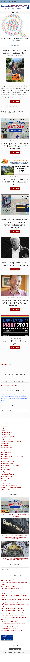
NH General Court (5, 460)
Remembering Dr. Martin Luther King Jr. (11, 628)
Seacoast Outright (5, 478)
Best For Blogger (25, 652)
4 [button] (15, 45)
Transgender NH (5, 489)
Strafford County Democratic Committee (11, 487)
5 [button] (17, 45)
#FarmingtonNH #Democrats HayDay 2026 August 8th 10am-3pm (15, 146)
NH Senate (4, 467)
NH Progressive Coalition (7, 463)
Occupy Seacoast (5, 471)
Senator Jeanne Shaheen (7, 484)
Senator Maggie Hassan (7, 482)
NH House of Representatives (9, 462)
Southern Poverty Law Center (9, 485)
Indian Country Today (6, 449)
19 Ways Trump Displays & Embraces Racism (13, 590)
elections (3, 111)
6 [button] (18, 45)
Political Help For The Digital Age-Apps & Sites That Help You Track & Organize (15, 558)
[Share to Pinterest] (13, 106)
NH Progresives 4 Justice (7, 476)
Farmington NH (11, 111)
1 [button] (11, 45)
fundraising (11, 112)
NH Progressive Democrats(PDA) (10, 465)
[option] (15, 28)
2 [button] (12, 45)
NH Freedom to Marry (7, 458)
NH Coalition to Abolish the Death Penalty (12, 456)
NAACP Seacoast (5, 454)
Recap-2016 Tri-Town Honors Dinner (11, 603)
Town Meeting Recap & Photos (9, 621)
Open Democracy (5, 473)
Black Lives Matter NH (7, 432)
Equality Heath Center (6, 439)
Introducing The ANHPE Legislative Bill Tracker (13, 626)
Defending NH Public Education (9, 438)
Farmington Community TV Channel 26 (11, 441)
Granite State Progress (7, 447)
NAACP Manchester (6, 452)
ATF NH (3, 430)
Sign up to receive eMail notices (9, 385)
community (25, 110)
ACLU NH (3, 427)
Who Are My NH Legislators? (8, 586)
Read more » (15, 101)
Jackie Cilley (4, 450)
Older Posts (23, 354)
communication (17, 110)
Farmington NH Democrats (10, 652)
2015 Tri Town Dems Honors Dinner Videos (12, 608)
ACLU (2, 428)
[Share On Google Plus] (16, 106)
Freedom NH (4, 445)
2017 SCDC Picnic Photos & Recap (10, 588)
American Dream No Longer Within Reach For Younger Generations (15, 303)
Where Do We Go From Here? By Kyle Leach (12, 615)
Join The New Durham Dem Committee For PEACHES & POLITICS (15, 182)
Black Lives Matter (6, 434)
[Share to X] (10, 106)
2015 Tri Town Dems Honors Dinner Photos (12, 610)
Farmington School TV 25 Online (9, 443)
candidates (8, 110)
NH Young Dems (5, 469)
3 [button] (14, 45)
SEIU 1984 (3, 480)
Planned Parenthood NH (7, 474)
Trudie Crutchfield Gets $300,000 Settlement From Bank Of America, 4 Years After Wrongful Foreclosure (15, 537)
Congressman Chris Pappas (8, 436)
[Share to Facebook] (7, 106)
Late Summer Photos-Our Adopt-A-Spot (11, 630)
